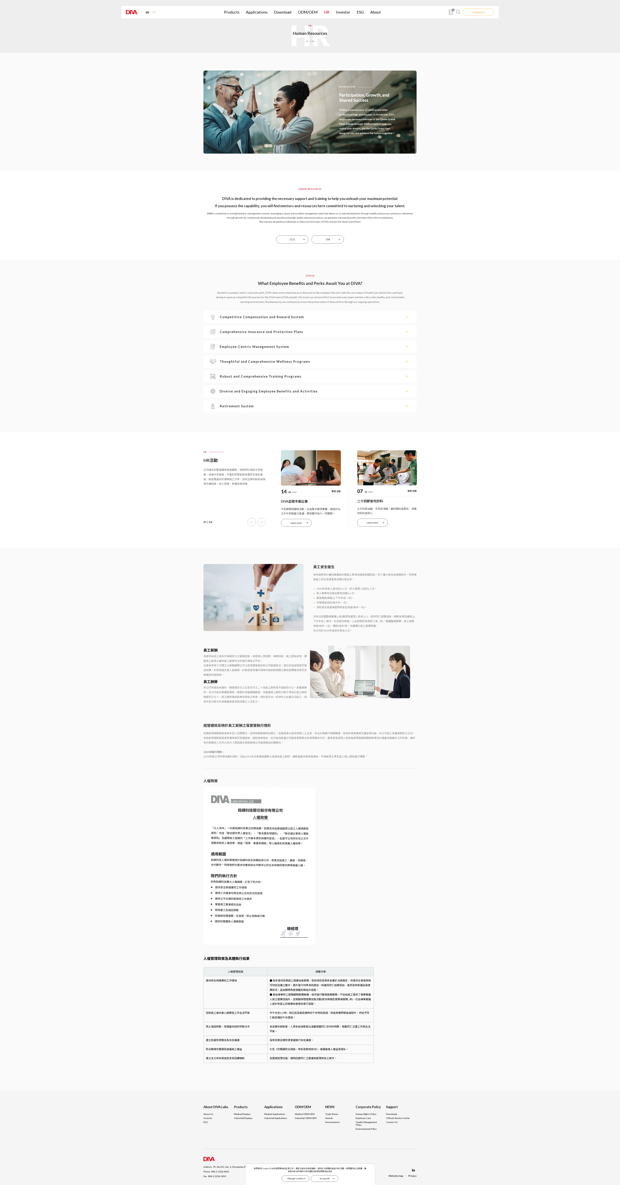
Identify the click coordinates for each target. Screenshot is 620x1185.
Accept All (324, 1178)
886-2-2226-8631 (220, 1171)
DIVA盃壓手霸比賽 (294, 501)
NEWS (330, 1107)
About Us (208, 1114)
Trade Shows (331, 1114)
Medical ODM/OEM (305, 1114)
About (375, 12)
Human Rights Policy (366, 1114)
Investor (343, 12)
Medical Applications (274, 1114)
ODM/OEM (308, 12)
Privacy (412, 1175)
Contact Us (478, 12)
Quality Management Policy (366, 1123)
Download (282, 12)
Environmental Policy (366, 1129)
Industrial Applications (275, 1118)
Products (231, 12)
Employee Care (363, 1118)
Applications (257, 12)
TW (153, 12)
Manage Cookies (295, 1178)
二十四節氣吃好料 (370, 501)
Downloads (391, 1114)
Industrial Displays (243, 1118)
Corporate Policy (368, 1107)
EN (147, 12)
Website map (395, 1175)
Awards (329, 1118)
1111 (292, 239)
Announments (332, 1122)
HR (326, 12)
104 (328, 239)
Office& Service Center (398, 1118)
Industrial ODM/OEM (305, 1118)
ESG (360, 12)
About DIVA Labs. (216, 1107)
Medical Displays (242, 1114)
